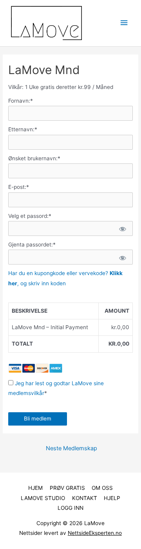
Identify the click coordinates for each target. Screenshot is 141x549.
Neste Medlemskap (71, 448)
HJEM (35, 488)
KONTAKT (84, 498)
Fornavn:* (20, 101)
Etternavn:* (22, 129)
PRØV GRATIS (67, 488)
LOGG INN (70, 508)
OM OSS (102, 488)
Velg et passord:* (29, 216)
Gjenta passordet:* (32, 244)
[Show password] (122, 228)
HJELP (112, 498)
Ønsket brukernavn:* (34, 158)
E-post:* (18, 187)
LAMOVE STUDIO (43, 498)
